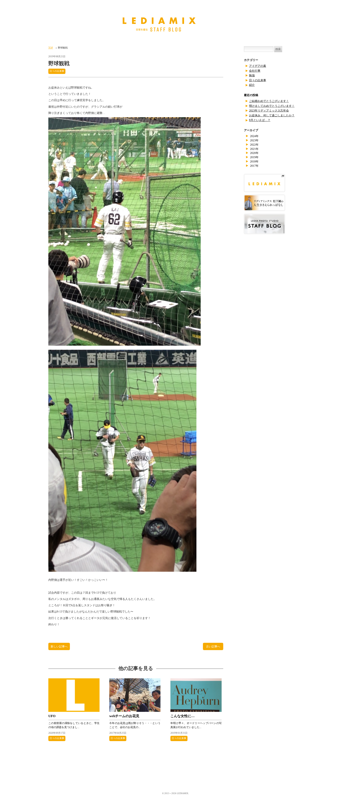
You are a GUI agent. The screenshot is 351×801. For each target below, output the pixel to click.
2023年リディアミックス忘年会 (269, 110)
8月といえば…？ (259, 120)
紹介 (252, 85)
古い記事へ (213, 646)
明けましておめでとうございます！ (272, 105)
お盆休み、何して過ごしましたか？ (272, 115)
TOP (50, 48)
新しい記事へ (59, 646)
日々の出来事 (57, 71)
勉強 (252, 75)
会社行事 (254, 70)
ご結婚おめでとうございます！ (269, 101)
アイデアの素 (257, 65)
